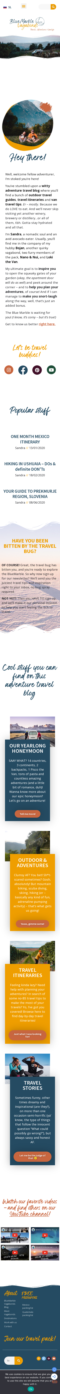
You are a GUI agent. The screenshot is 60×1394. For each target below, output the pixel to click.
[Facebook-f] (44, 1358)
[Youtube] (54, 1358)
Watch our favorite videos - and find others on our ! (30, 1209)
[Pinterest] (49, 1358)
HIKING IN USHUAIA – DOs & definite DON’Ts (30, 466)
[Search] (53, 7)
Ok (30, 1389)
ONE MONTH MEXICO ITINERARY (30, 439)
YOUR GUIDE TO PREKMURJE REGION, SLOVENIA (30, 493)
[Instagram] (39, 1358)
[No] (55, 1381)
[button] (23, 6)
